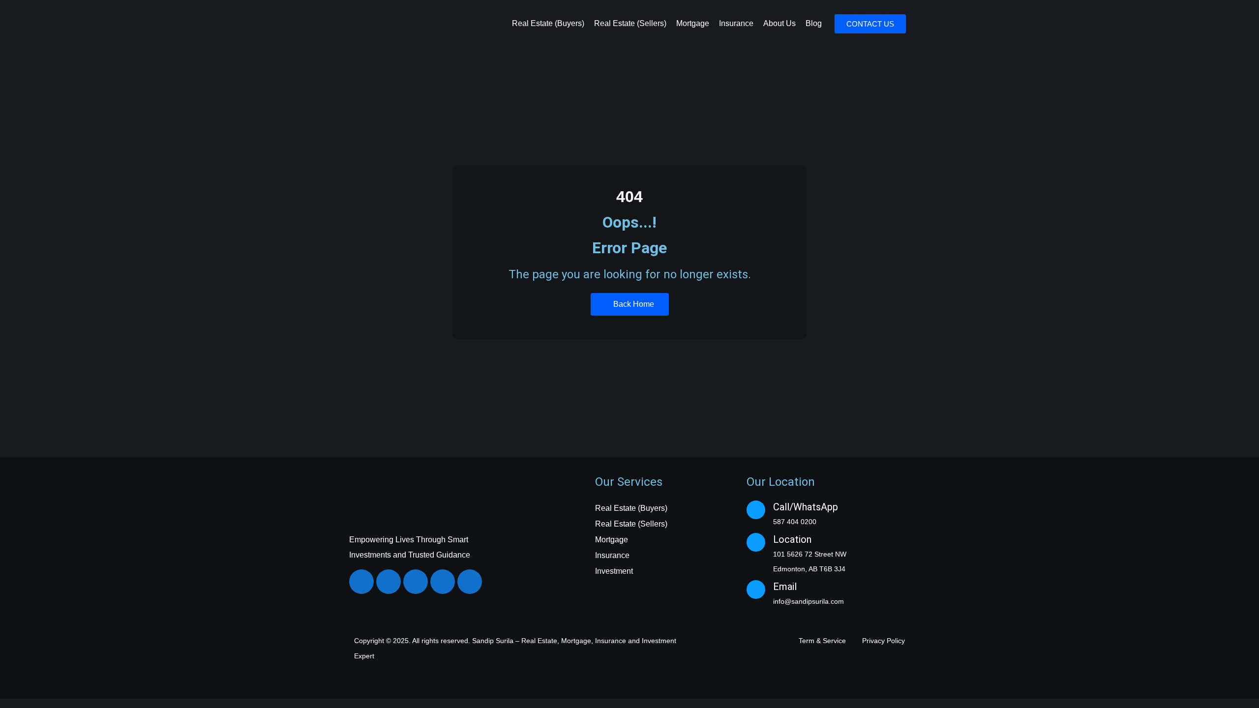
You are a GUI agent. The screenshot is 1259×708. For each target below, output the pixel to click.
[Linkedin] (415, 581)
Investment (614, 571)
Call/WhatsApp (805, 507)
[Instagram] (388, 581)
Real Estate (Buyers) (548, 23)
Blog (814, 23)
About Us (779, 23)
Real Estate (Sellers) (630, 23)
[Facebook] (361, 581)
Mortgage (692, 23)
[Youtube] (442, 581)
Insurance (736, 23)
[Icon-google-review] (469, 581)
